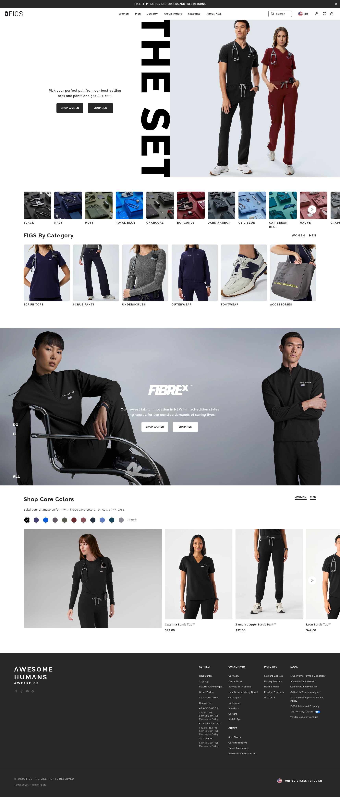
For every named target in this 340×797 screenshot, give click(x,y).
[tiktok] (22, 691)
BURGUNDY (186, 222)
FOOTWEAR (230, 304)
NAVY (58, 222)
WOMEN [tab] (298, 235)
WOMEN (301, 497)
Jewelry (152, 13)
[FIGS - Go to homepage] (13, 14)
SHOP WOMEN (70, 108)
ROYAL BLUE (126, 222)
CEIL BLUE (246, 222)
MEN (313, 497)
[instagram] (16, 691)
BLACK (29, 222)
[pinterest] (33, 691)
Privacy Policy (38, 785)
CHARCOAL (155, 222)
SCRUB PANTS (84, 304)
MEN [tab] (312, 235)
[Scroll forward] (312, 209)
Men (138, 13)
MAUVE (305, 222)
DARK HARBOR (219, 222)
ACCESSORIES (281, 304)
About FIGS (214, 13)
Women (124, 13)
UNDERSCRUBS (134, 304)
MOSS (89, 222)
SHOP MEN (100, 108)
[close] (336, 4)
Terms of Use (21, 785)
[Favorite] (324, 14)
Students (194, 13)
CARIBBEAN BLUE (278, 225)
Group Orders (173, 13)
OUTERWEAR (182, 304)
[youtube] (27, 691)
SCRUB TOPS (34, 304)
